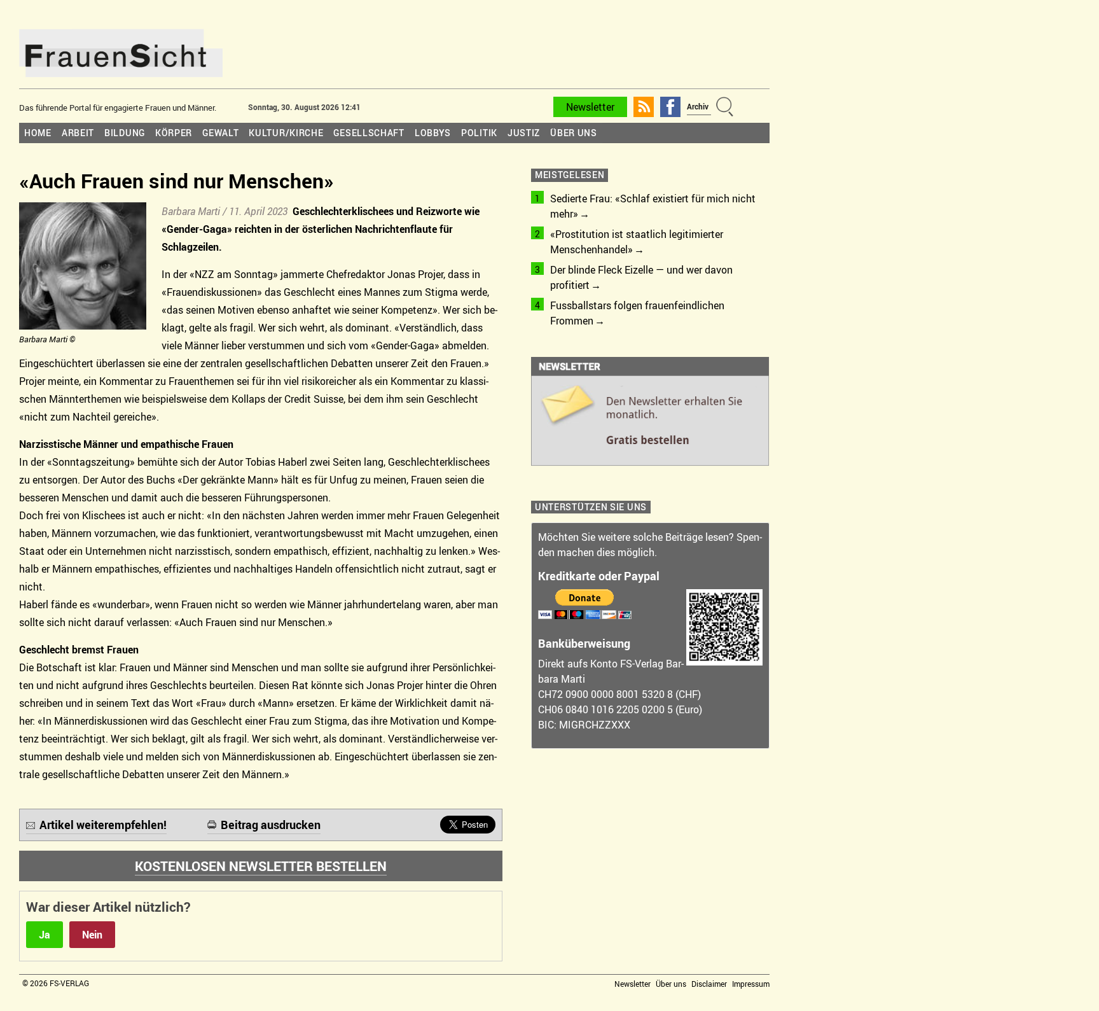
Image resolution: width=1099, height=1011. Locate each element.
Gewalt (220, 133)
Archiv (697, 106)
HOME (38, 133)
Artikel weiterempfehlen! (103, 824)
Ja (44, 935)
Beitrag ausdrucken (271, 824)
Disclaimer (709, 984)
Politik (479, 133)
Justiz (524, 133)
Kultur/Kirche (286, 133)
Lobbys (433, 133)
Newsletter (590, 107)
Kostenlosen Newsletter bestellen (261, 866)
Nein (92, 935)
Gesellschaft (368, 133)
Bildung (124, 133)
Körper (173, 133)
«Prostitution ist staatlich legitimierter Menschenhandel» (636, 241)
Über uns (573, 133)
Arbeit (78, 133)
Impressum (751, 984)
